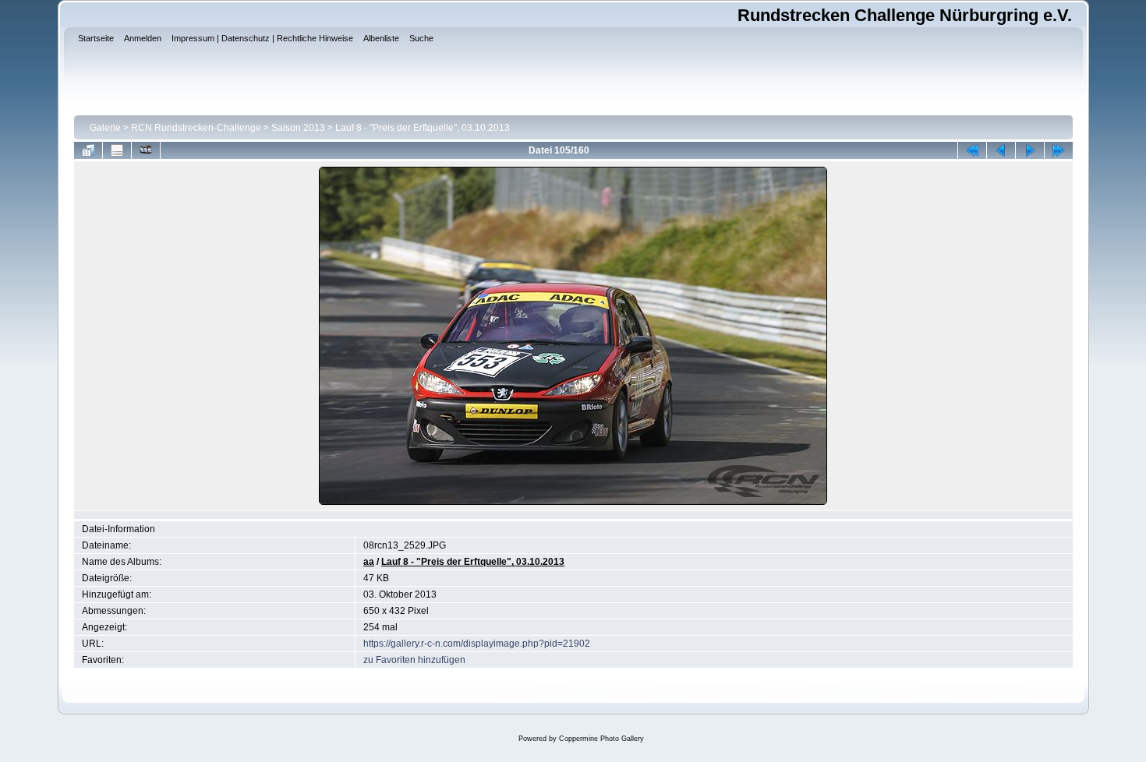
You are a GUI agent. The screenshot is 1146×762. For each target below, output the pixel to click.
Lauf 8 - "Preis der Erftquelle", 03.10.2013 (422, 127)
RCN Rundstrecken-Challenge (196, 127)
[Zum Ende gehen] (1059, 150)
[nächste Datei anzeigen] (1030, 150)
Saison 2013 (298, 127)
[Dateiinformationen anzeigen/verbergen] (117, 150)
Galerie (105, 127)
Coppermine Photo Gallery (601, 739)
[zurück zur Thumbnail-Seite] (88, 150)
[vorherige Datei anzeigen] (1001, 150)
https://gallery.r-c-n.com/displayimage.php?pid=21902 (476, 643)
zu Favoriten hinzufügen (414, 659)
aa (368, 561)
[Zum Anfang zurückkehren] (972, 150)
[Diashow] (146, 150)
